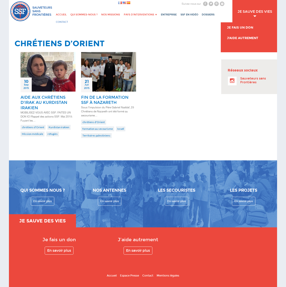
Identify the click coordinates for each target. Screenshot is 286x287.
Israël (120, 128)
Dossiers (208, 14)
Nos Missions (110, 14)
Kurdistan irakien (59, 127)
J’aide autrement (242, 38)
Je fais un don (240, 27)
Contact (147, 275)
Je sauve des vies (255, 11)
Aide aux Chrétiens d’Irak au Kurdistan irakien (44, 102)
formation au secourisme (97, 128)
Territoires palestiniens (96, 135)
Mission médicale (32, 134)
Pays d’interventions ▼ (140, 14)
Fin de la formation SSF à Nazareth (104, 100)
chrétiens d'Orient (33, 127)
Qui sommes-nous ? (84, 14)
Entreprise (169, 14)
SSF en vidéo (189, 14)
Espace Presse (129, 275)
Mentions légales (168, 275)
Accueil (61, 14)
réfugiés (53, 134)
